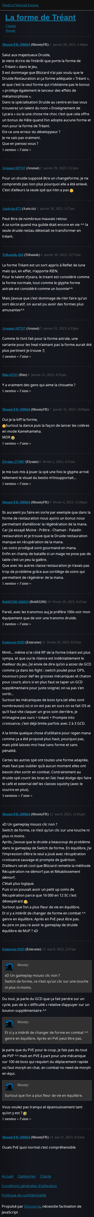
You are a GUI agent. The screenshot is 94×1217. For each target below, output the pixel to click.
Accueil (7, 1176)
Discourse (32, 1206)
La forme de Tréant (40, 17)
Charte (45, 1176)
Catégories (27, 1176)
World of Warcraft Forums (20, 5)
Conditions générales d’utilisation (29, 1185)
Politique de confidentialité (24, 1195)
